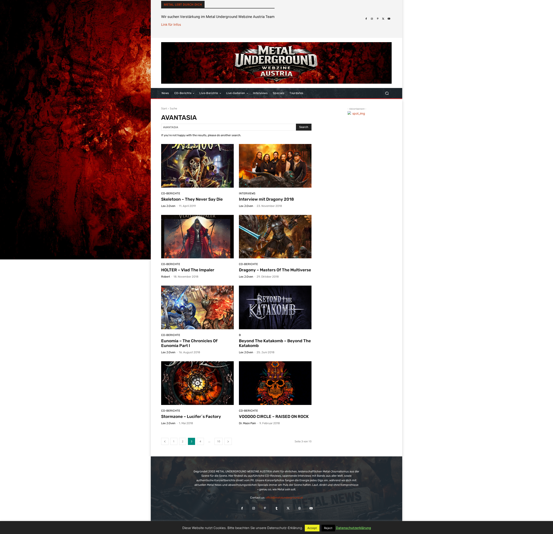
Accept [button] (312, 528)
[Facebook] (366, 19)
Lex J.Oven (168, 206)
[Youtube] (389, 19)
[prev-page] (164, 441)
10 (218, 441)
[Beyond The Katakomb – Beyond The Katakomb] (275, 307)
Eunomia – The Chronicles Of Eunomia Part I (189, 343)
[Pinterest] (377, 19)
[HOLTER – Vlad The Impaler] (197, 237)
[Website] (299, 508)
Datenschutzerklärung (353, 528)
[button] (387, 93)
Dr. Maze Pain (247, 423)
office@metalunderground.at (284, 497)
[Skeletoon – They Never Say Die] (197, 166)
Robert (165, 276)
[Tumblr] (276, 508)
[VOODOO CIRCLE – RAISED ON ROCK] (275, 383)
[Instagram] (372, 19)
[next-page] (228, 441)
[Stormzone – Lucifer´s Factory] (197, 383)
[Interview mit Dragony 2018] (275, 166)
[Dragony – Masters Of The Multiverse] (275, 237)
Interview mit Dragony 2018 (266, 199)
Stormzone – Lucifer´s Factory (191, 416)
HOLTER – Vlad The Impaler (187, 269)
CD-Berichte (170, 193)
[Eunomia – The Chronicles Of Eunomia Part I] (197, 307)
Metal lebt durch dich (183, 4)
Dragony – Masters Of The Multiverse (275, 269)
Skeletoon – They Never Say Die (192, 199)
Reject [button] (328, 528)
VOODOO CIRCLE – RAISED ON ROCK (274, 416)
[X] (383, 19)
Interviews (247, 193)
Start (164, 108)
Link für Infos (171, 24)
